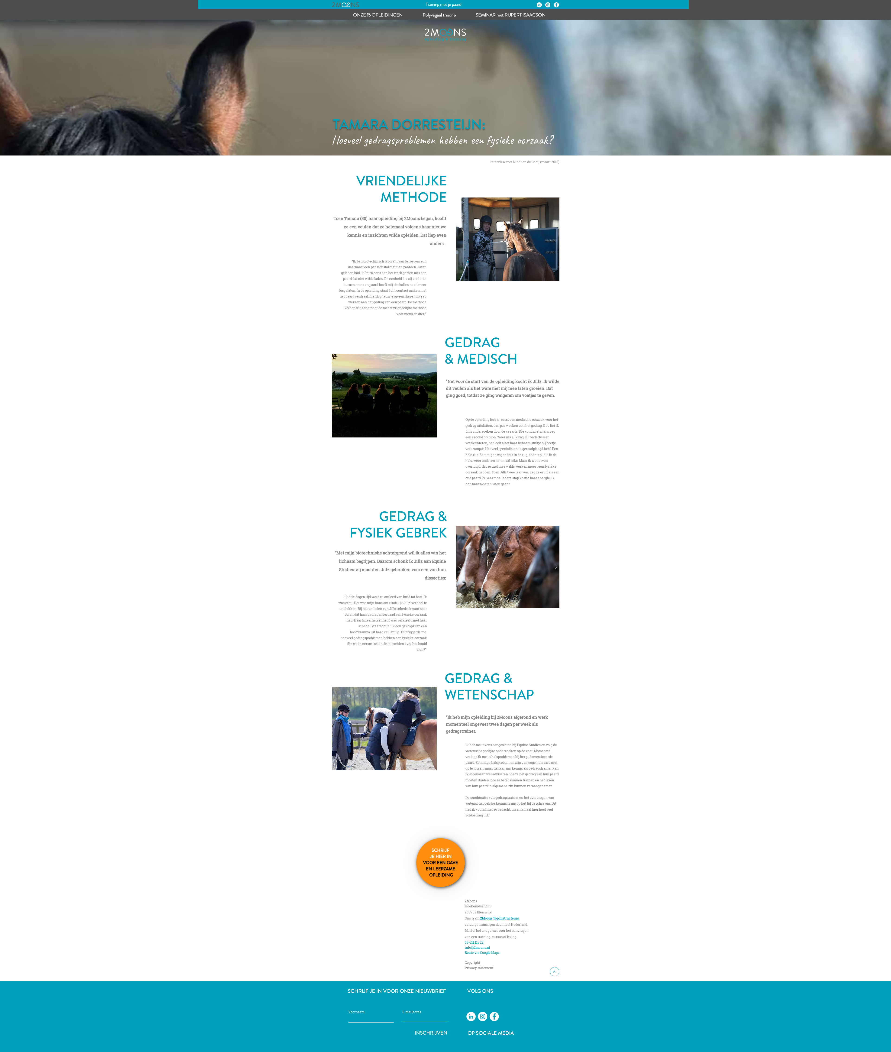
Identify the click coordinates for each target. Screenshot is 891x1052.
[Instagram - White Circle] (547, 4)
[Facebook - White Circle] (556, 4)
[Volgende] (556, 567)
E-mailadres (411, 1012)
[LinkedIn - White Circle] (539, 4)
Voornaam (356, 1012)
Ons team (472, 918)
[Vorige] (459, 567)
